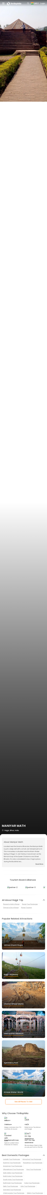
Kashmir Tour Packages (12, 1163)
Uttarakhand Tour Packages (13, 1169)
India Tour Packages (32, 1183)
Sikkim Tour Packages (35, 1193)
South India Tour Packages (13, 1179)
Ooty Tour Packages (27, 1186)
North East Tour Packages (12, 1183)
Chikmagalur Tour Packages (13, 1193)
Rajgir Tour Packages (30, 904)
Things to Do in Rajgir (11, 908)
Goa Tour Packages (33, 1169)
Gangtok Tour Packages (12, 1190)
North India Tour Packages (13, 1176)
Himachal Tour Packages (32, 1159)
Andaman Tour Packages (12, 1166)
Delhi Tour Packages (10, 1186)
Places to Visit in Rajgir (11, 904)
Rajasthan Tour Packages (32, 1163)
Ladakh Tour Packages (11, 1159)
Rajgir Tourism (26, 908)
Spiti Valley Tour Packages (12, 1173)
